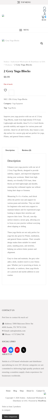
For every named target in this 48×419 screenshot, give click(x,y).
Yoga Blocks (12, 108)
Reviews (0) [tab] (26, 150)
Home (8, 391)
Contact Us (40, 391)
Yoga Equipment (17, 104)
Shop (22, 391)
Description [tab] (10, 150)
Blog (15, 391)
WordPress (42, 401)
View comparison (10, 417)
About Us (30, 391)
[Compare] (11, 93)
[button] (24, 30)
